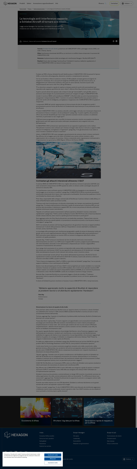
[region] (33, 459)
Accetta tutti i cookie (53, 455)
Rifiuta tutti (53, 458)
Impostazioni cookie (52, 462)
